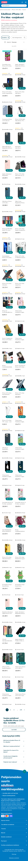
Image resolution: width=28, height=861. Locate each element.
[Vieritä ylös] (24, 771)
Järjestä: (9, 42)
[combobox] (14, 5)
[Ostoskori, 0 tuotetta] (22, 2)
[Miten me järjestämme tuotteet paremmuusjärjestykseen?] (5, 42)
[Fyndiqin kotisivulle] (4, 2)
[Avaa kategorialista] (25, 2)
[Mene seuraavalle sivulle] (24, 709)
